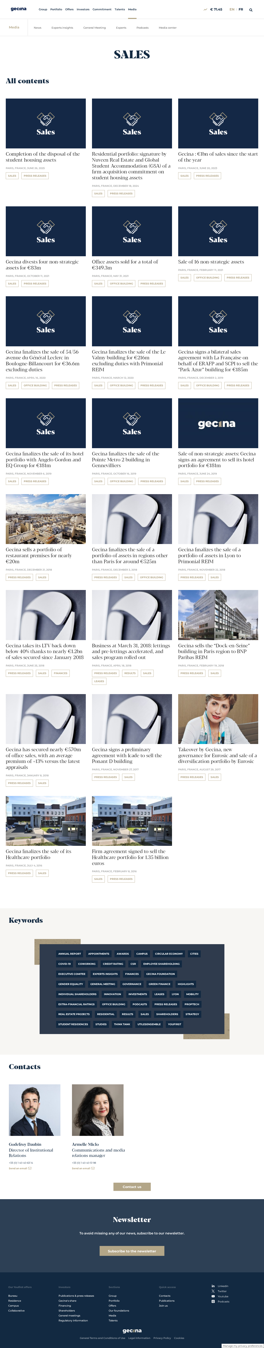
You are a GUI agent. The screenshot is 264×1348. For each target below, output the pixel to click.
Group (43, 9)
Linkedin (223, 1286)
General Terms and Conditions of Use (102, 1338)
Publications (166, 1300)
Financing (65, 1305)
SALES (145, 1014)
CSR (133, 963)
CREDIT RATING (113, 963)
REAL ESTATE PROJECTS (74, 1014)
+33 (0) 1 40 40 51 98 (84, 1162)
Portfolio (56, 9)
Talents (120, 9)
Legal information (139, 1338)
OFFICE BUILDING (113, 1004)
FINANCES (132, 973)
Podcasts (140, 1004)
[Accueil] (18, 9)
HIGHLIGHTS (186, 984)
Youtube (223, 1296)
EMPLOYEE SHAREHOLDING (161, 963)
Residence (14, 1300)
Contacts (164, 1295)
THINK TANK (122, 1024)
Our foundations (119, 1310)
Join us (163, 1305)
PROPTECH (192, 1004)
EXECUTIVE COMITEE (71, 973)
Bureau (12, 1295)
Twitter (222, 1291)
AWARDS (123, 953)
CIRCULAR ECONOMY (169, 953)
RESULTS (127, 1014)
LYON (175, 994)
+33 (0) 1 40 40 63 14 (21, 1162)
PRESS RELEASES (165, 1004)
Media (132, 9)
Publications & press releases (76, 1295)
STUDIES (101, 1024)
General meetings (69, 1315)
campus (142, 953)
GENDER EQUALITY (70, 984)
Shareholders (67, 1310)
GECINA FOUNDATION (160, 973)
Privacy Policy (162, 1338)
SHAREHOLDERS (167, 1014)
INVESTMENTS (137, 994)
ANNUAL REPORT (69, 953)
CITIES (194, 953)
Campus (13, 1305)
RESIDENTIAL (105, 1014)
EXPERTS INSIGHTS (105, 973)
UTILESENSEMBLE (149, 1024)
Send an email (18, 1168)
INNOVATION (112, 994)
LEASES (159, 994)
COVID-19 (64, 963)
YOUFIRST (174, 1024)
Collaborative (16, 1310)
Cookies (179, 1338)
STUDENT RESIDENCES (73, 1024)
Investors (83, 9)
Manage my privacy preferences (243, 1345)
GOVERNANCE (132, 984)
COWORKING (86, 963)
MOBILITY (192, 994)
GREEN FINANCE (159, 984)
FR (241, 9)
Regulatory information (73, 1320)
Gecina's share (67, 1300)
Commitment (102, 9)
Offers (69, 9)
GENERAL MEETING (102, 984)
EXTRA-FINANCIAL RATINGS (76, 1004)
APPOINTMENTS (98, 953)
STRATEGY (192, 1014)
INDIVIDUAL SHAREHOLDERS (77, 994)
